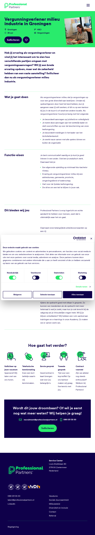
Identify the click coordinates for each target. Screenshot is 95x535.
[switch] (35, 278)
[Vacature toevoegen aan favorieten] (26, 39)
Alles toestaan (77, 295)
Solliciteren (13, 39)
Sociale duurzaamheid (59, 500)
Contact (52, 512)
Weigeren (17, 295)
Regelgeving (13, 527)
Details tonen (81, 287)
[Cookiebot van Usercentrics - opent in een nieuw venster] (75, 238)
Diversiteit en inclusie (58, 508)
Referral (52, 516)
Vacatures (53, 496)
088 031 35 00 (14, 496)
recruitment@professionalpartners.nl (40, 420)
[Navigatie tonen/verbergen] (88, 5)
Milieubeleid (54, 504)
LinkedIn (11, 504)
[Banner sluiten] (91, 238)
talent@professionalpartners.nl (21, 500)
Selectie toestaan (47, 295)
